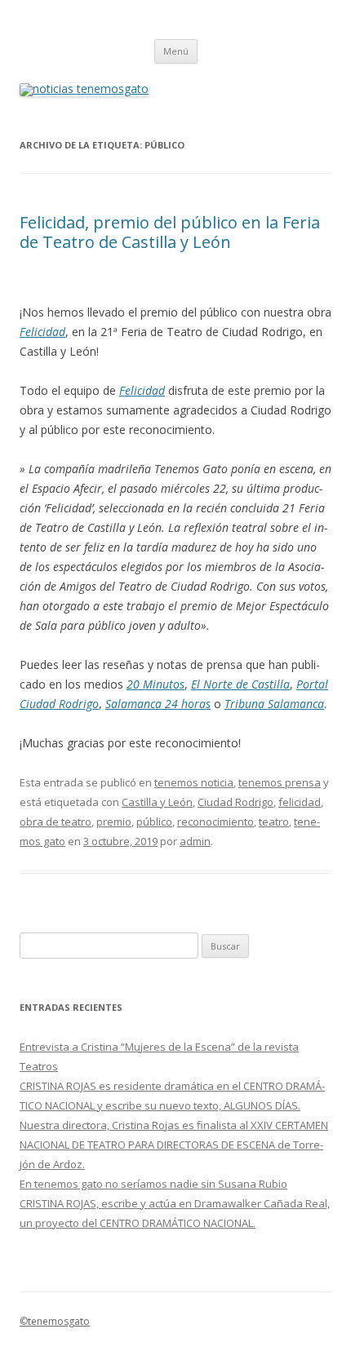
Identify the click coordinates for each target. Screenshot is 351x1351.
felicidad (299, 802)
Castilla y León (157, 802)
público (154, 821)
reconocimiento (215, 821)
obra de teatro (55, 821)
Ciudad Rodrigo (235, 802)
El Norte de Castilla (240, 684)
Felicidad (42, 331)
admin (195, 841)
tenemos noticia (193, 782)
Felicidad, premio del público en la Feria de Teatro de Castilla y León (170, 232)
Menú (176, 51)
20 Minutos (155, 684)
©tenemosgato (55, 1321)
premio (113, 821)
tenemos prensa (279, 782)
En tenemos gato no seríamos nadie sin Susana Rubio (153, 1183)
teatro (274, 821)
